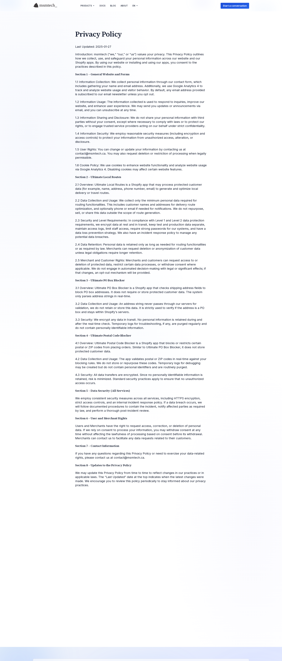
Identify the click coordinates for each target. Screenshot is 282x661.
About (124, 5)
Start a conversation (235, 5)
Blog (113, 5)
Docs (102, 5)
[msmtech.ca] (46, 5)
